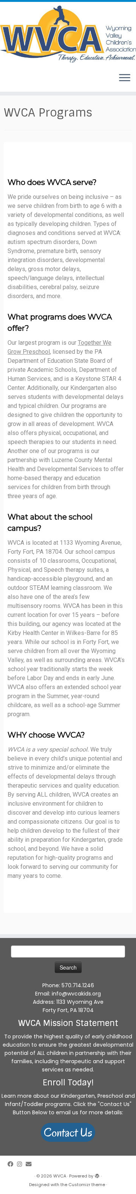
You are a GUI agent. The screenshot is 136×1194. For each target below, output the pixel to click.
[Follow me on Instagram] (21, 1164)
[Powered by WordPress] (97, 1174)
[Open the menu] (124, 78)
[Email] (30, 1164)
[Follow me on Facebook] (12, 1164)
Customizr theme (86, 1185)
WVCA (59, 1176)
